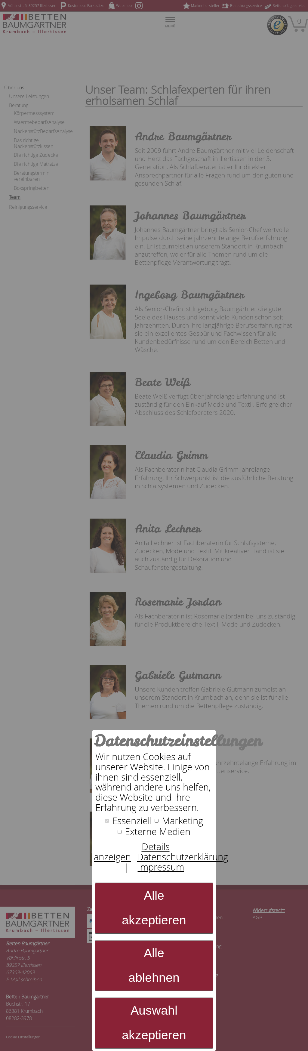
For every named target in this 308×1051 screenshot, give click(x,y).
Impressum (161, 867)
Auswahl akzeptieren (154, 1022)
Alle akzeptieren (154, 908)
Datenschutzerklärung (182, 857)
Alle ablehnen (154, 965)
